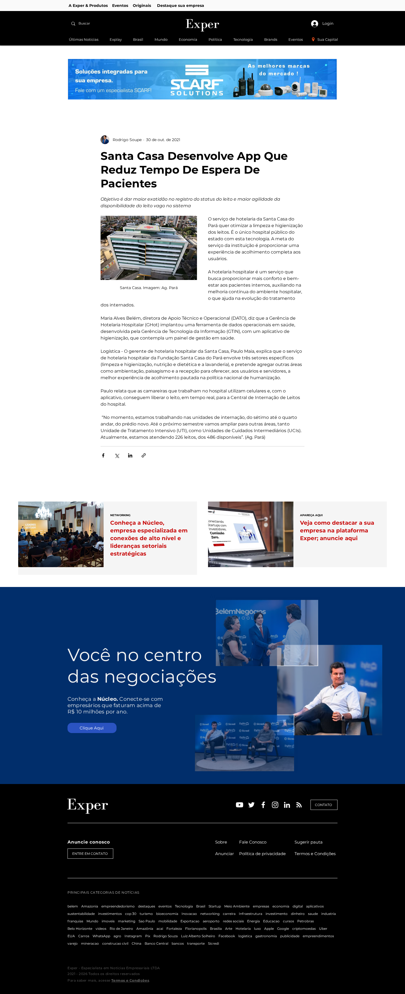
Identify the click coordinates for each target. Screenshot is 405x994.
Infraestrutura (250, 914)
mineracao (90, 943)
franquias (75, 921)
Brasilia (216, 928)
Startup (215, 906)
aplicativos (315, 906)
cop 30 (130, 914)
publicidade (289, 936)
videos (101, 928)
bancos (178, 943)
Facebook (226, 936)
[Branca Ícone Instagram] (275, 805)
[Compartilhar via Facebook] (103, 455)
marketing (126, 921)
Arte (228, 928)
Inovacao (189, 914)
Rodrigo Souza (165, 936)
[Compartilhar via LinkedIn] (130, 455)
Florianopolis (196, 928)
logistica (245, 936)
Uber (323, 928)
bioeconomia (167, 914)
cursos (288, 921)
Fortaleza (174, 928)
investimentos (110, 914)
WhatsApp (101, 936)
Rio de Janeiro (121, 928)
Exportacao (189, 921)
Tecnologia (184, 906)
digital (298, 906)
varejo (73, 943)
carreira (229, 914)
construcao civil (115, 943)
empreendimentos (318, 936)
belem (73, 906)
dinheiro (298, 914)
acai (159, 928)
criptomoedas (304, 928)
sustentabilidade (81, 914)
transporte (196, 943)
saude (313, 914)
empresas (261, 906)
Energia (253, 921)
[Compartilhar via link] (143, 455)
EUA (71, 936)
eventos (165, 906)
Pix (147, 936)
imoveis (108, 921)
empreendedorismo (118, 906)
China (136, 943)
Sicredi (213, 943)
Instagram (133, 936)
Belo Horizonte (80, 928)
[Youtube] (239, 805)
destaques (146, 906)
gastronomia (266, 936)
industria (328, 914)
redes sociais (233, 921)
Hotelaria (243, 928)
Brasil (200, 906)
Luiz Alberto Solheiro (198, 936)
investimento (277, 914)
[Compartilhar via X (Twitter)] (116, 455)
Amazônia (144, 928)
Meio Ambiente (237, 906)
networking (210, 914)
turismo (146, 914)
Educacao (271, 921)
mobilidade (167, 921)
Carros (83, 936)
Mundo (92, 921)
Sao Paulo (147, 921)
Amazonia (89, 906)
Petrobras (305, 921)
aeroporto (211, 921)
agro (117, 936)
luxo (257, 928)
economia (280, 906)
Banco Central (156, 943)
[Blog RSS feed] (299, 805)
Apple (269, 928)
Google (283, 928)
